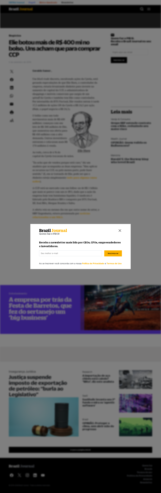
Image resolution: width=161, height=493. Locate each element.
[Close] (120, 230)
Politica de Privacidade (93, 263)
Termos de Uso (114, 263)
